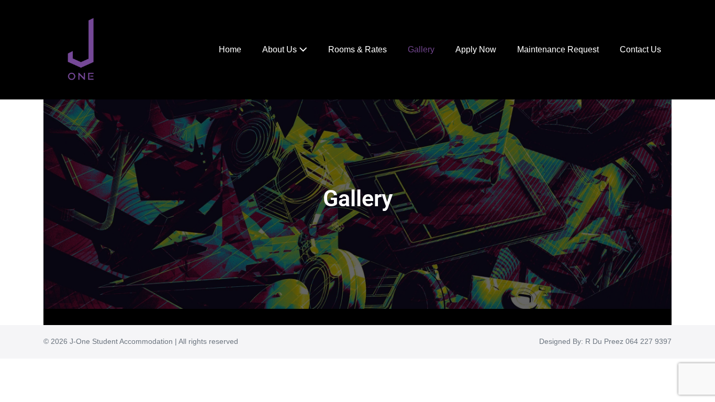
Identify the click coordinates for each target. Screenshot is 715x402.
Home (230, 49)
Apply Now (475, 49)
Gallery (421, 49)
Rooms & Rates (357, 49)
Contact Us (640, 49)
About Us (280, 49)
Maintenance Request (558, 49)
